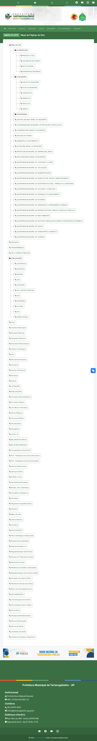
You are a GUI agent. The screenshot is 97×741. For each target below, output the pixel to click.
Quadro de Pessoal (18, 370)
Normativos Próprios (18, 360)
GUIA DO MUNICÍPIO (29, 88)
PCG (18, 296)
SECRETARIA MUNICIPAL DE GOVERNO (31, 200)
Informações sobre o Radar (21, 605)
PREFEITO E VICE (28, 56)
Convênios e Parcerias (19, 408)
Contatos (14, 525)
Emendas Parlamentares (20, 344)
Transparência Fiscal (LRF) (21, 450)
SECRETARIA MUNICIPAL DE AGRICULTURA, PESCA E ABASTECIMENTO (43, 178)
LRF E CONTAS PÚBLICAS (64, 28)
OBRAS (25, 109)
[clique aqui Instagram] (57, 731)
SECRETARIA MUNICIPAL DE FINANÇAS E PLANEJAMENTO (38, 194)
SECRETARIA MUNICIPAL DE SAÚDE (30, 226)
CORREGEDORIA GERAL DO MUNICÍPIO (31, 130)
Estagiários (15, 429)
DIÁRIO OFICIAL (22, 317)
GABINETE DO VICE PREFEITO (27, 141)
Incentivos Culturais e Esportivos (23, 637)
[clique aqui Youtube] (51, 731)
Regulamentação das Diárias (21, 552)
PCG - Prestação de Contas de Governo (25, 456)
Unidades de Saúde (18, 632)
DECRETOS (21, 269)
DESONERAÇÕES (17, 594)
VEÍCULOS (26, 104)
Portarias (14, 376)
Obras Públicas (16, 413)
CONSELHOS (27, 93)
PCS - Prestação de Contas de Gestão (25, 461)
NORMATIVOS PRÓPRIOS (31, 72)
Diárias (13, 381)
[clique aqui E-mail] (39, 731)
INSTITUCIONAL (28, 66)
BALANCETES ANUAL (19, 440)
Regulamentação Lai (18, 546)
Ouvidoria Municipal (18, 328)
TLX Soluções (39, 738)
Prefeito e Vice (16, 477)
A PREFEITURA (11, 28)
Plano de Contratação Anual (21, 589)
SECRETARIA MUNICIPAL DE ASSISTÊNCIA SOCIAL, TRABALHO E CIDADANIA (45, 184)
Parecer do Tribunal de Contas (22, 557)
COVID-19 (14, 434)
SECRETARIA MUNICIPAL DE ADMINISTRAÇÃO (34, 173)
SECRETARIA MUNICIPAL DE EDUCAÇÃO (32, 168)
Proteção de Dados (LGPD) (21, 578)
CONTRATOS (21, 264)
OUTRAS (20, 306)
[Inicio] (5, 28)
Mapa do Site (16, 514)
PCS (18, 312)
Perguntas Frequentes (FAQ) (21, 504)
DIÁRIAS (20, 274)
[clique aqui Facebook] (45, 731)
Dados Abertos (16, 520)
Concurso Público (17, 418)
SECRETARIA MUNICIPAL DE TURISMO (31, 237)
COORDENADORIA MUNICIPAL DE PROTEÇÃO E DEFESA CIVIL (39, 125)
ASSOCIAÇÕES (16, 530)
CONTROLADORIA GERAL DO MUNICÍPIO (31, 120)
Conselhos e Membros (19, 493)
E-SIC (13, 322)
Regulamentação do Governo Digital (24, 573)
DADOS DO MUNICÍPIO (30, 82)
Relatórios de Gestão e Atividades (23, 568)
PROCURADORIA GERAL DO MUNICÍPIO (31, 157)
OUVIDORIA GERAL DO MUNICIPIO (29, 146)
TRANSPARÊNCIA (51, 28)
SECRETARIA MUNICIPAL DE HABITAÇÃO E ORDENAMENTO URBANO (42, 205)
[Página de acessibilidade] (52, 3)
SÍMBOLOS (26, 98)
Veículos (14, 509)
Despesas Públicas (18, 338)
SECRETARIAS (32, 28)
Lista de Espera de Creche (20, 600)
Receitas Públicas (17, 333)
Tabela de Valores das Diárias (22, 584)
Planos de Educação (18, 621)
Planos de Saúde (17, 626)
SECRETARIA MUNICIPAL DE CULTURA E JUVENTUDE (36, 189)
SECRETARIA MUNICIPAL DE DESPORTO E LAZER (35, 162)
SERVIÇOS (41, 28)
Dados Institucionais (18, 466)
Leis (12, 354)
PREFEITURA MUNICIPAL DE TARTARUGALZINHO (34, 152)
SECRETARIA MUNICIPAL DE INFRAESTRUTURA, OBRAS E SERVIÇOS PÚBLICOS (46, 210)
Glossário (14, 498)
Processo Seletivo (17, 402)
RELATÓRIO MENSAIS (19, 445)
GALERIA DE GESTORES (31, 61)
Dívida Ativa (15, 610)
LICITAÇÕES (15, 386)
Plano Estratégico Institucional (22, 536)
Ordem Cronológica (18, 349)
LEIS (18, 280)
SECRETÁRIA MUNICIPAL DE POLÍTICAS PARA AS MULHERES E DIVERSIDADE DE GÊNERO (49, 221)
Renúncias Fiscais (17, 562)
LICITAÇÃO (21, 285)
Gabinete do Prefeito (24, 136)
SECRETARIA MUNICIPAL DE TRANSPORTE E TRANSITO (37, 232)
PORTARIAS (21, 301)
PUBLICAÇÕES (77, 28)
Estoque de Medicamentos (21, 616)
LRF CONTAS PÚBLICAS (25, 290)
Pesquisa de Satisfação (20, 541)
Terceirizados (16, 424)
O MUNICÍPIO (22, 28)
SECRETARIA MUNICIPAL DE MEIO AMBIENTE (33, 216)
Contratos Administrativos (20, 397)
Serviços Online (16, 472)
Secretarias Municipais (19, 482)
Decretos (14, 365)
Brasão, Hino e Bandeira (20, 488)
